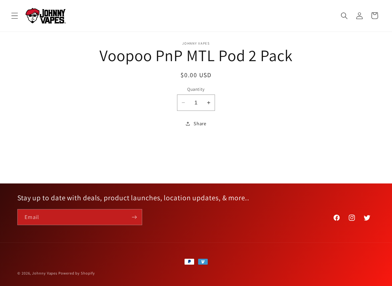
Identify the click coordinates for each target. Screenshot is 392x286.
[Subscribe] (134, 217)
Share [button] (200, 123)
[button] (14, 15)
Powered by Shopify (76, 273)
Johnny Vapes (44, 273)
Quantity (196, 89)
